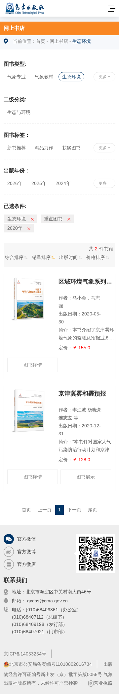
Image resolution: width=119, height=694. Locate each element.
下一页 (74, 509)
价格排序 (95, 257)
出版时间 (68, 257)
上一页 (45, 509)
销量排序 (41, 257)
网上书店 (14, 28)
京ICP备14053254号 (25, 653)
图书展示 (85, 476)
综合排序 (14, 257)
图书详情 (32, 365)
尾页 (92, 509)
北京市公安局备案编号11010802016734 (50, 664)
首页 (40, 41)
